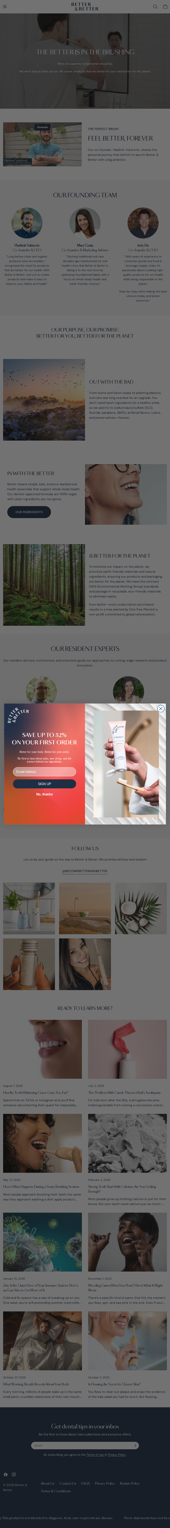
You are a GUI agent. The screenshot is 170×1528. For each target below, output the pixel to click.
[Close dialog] (160, 708)
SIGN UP (44, 784)
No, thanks (44, 794)
